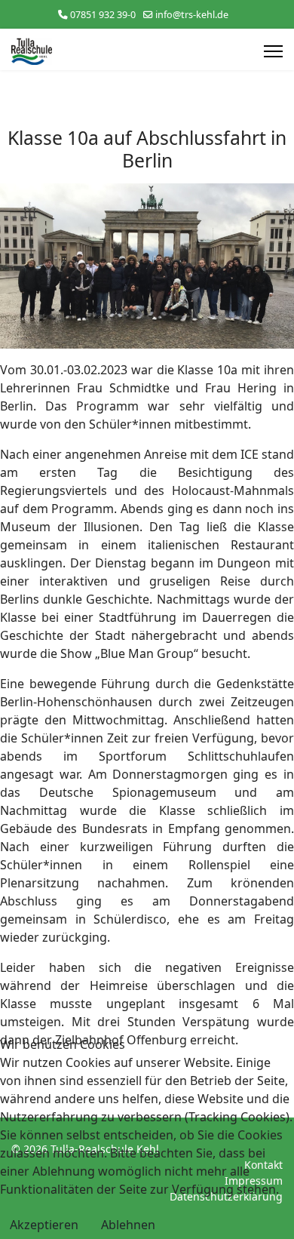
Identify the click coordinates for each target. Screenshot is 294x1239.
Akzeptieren (44, 1224)
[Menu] (273, 51)
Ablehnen (128, 1224)
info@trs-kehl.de (191, 14)
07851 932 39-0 (103, 14)
